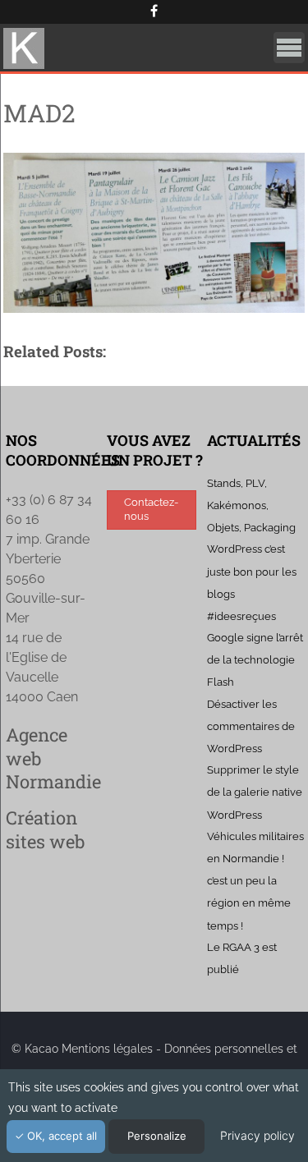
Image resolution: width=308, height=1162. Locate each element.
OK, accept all (60, 1135)
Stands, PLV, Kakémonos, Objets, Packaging (251, 505)
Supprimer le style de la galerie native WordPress (254, 792)
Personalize (156, 1135)
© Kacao (36, 1048)
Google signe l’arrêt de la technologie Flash (255, 660)
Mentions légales (107, 1048)
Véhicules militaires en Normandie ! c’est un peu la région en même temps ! (255, 881)
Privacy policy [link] (257, 1135)
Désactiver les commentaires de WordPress (251, 726)
